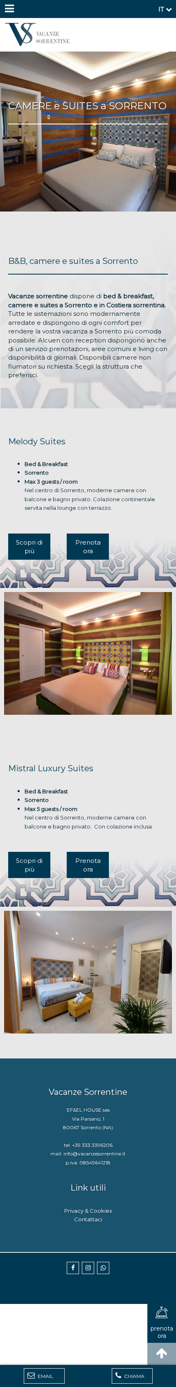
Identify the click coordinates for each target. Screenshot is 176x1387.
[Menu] (9, 9)
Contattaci (88, 1219)
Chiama (133, 1376)
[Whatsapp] (103, 1268)
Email (44, 1376)
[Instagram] (88, 1268)
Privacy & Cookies (88, 1210)
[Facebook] (73, 1268)
